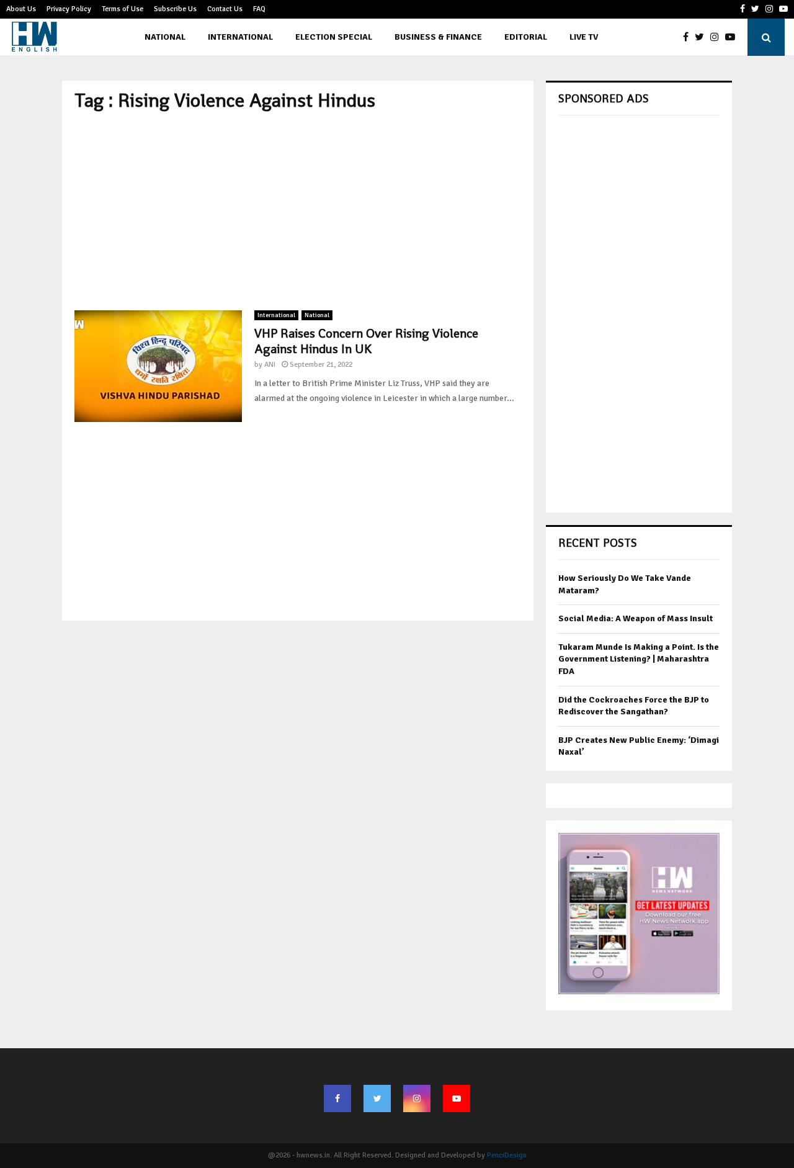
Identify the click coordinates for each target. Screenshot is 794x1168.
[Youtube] (733, 37)
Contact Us (225, 9)
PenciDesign (507, 1155)
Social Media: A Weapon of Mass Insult (635, 618)
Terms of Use (122, 9)
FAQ (259, 9)
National (165, 37)
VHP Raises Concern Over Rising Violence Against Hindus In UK (366, 341)
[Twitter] (702, 37)
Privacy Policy (69, 9)
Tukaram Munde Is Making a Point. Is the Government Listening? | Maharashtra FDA (638, 659)
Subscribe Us (175, 9)
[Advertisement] (297, 211)
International (240, 37)
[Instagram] (717, 37)
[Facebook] (689, 37)
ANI (269, 364)
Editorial (525, 37)
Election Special (333, 37)
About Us (21, 9)
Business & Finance (438, 37)
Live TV (583, 37)
